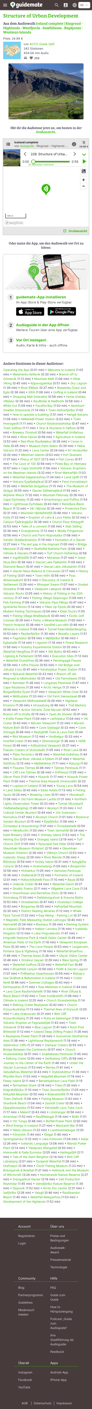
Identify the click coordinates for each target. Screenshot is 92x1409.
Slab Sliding (73, 526)
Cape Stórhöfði (31, 468)
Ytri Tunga (20, 1121)
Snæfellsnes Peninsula (57, 1054)
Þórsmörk (19, 1134)
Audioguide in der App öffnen (42, 325)
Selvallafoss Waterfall (18, 1072)
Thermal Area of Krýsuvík (61, 1009)
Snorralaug (10, 897)
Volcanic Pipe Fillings (53, 602)
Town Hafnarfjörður (62, 410)
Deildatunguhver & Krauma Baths (60, 897)
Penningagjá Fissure (67, 660)
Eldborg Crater (16, 1058)
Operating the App (16, 370)
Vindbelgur (56, 736)
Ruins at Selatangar (57, 1018)
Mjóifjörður (53, 638)
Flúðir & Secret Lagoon (72, 969)
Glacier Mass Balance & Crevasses (37, 571)
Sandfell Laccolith (56, 624)
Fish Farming (12, 602)
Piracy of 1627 (30, 459)
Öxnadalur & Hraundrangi (21, 826)
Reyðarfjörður (30, 633)
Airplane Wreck (13, 495)
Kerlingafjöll (68, 1152)
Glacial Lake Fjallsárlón (51, 562)
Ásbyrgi (74, 763)
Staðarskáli (29, 875)
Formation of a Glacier (70, 539)
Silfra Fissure (30, 665)
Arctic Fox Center (55, 1188)
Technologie (58, 1267)
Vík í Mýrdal (38, 508)
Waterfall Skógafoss (34, 486)
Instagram (25, 1372)
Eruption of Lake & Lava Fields (50, 517)
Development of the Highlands (24, 1201)
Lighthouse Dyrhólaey (28, 504)
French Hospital (14, 624)
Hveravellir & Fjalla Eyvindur (22, 1152)
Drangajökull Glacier (26, 1179)
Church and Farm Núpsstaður (41, 535)
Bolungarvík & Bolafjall (18, 1170)
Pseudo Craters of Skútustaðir (24, 750)
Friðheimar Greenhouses (37, 973)
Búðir (75, 1116)
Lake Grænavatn (24, 1013)
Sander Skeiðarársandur (20, 539)
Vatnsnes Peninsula (67, 870)
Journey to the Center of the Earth (27, 1063)
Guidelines (25, 1302)
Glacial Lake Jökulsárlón (60, 566)
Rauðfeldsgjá (45, 1116)
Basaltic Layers (68, 633)
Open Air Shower (60, 714)
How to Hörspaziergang (61, 1309)
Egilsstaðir (10, 642)
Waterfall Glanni (63, 884)
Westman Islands (33, 455)
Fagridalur (20, 638)
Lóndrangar (57, 1112)
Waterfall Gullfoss (25, 964)
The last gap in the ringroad (40, 544)
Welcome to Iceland (61, 370)
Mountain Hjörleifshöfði (36, 513)
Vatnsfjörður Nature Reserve (55, 1183)
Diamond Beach (14, 566)
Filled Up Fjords (55, 607)
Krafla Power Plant (18, 718)
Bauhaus (42, 924)
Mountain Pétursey (56, 495)
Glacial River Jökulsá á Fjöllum (33, 759)
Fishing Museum (52, 1098)
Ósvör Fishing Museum (52, 1166)
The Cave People (41, 946)
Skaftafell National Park (50, 548)
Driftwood (61, 772)
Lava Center (40, 450)
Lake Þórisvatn (52, 1139)
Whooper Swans (48, 584)
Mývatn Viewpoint (43, 723)
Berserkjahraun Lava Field (57, 1081)
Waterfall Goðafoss (66, 754)
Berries (50, 1067)
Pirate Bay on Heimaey (70, 463)
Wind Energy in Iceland (22, 1125)
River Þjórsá (28, 437)
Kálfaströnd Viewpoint (46, 745)
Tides (58, 1085)
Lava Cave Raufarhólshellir (24, 991)
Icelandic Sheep (14, 857)
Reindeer (19, 683)
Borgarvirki (78, 866)
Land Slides (14, 790)
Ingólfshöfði (21, 557)
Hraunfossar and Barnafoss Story (36, 893)
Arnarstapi (10, 1116)
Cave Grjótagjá (49, 727)
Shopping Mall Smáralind (30, 396)
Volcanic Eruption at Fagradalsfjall (26, 1022)
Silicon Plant (11, 776)
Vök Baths (55, 651)
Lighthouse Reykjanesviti (45, 1040)
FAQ (53, 1287)
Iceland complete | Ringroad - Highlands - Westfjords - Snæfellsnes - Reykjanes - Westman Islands (43, 27)
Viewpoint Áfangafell (42, 1148)
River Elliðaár (30, 387)
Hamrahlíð (10, 924)
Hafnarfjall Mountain (68, 906)
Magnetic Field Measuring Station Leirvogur (36, 920)
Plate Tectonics (23, 754)
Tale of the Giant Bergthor (31, 1157)
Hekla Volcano (22, 1130)
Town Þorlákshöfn (51, 996)
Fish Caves (66, 459)
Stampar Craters (56, 1045)
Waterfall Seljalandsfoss (29, 477)
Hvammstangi (42, 866)
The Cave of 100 (24, 463)
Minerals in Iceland (16, 629)
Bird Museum (22, 736)
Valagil (39, 1192)
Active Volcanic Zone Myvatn (41, 709)
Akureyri (53, 808)
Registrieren (26, 1236)
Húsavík (43, 776)
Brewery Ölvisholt (25, 432)
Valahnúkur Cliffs (15, 1045)
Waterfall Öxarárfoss (20, 660)
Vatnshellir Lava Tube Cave (64, 1107)
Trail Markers (77, 705)
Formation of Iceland (69, 875)
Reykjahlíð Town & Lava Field (54, 732)
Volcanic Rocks (13, 593)
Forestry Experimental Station (41, 647)
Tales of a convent (34, 526)
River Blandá (53, 857)
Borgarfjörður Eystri (16, 692)
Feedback (57, 1351)
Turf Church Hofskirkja (62, 553)
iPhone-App (58, 1380)
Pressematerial (60, 1259)
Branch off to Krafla (16, 714)
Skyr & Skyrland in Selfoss (57, 428)
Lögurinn (41, 642)
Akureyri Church (47, 817)
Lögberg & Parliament (18, 656)
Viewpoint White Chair (63, 692)
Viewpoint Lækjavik (48, 589)
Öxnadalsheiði (66, 826)
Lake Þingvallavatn (47, 933)
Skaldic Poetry (23, 888)
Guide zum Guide (57, 1297)
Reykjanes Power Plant (22, 1036)
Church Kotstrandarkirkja (53, 423)
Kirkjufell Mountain (16, 1094)
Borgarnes (28, 906)
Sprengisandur (13, 1139)
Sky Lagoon (78, 383)
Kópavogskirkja (41, 383)
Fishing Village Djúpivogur (50, 598)
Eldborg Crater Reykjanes (30, 1005)
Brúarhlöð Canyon (25, 969)
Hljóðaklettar (42, 763)
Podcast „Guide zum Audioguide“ (61, 1323)
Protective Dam (75, 508)
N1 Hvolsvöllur (78, 450)
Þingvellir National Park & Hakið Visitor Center (35, 937)
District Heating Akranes (38, 911)
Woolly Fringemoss (70, 531)
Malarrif (25, 1112)
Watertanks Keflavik (26, 374)
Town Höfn (42, 575)
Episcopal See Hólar (52, 844)
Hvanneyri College (70, 902)
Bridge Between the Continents (25, 1049)
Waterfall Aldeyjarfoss (45, 1197)
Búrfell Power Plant (59, 1121)
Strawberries (30, 902)
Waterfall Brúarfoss (69, 951)
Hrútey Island (44, 861)
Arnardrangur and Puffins (61, 499)
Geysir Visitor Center (73, 955)
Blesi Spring (70, 960)
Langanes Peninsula (57, 683)
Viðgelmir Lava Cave (65, 888)
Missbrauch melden (26, 1312)
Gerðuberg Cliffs (56, 1058)
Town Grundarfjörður (56, 1090)
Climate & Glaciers (15, 553)
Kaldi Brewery (12, 835)
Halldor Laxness (46, 929)
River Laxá (71, 750)
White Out (10, 405)
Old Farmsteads (66, 678)
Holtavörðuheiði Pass (35, 879)
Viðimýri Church (57, 853)
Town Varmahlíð (58, 830)
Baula (71, 879)
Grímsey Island (51, 835)
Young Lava (64, 785)
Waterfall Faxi (64, 964)
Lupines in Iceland (25, 785)
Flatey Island (12, 1081)
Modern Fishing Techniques (22, 611)
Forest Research (76, 642)
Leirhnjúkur (57, 718)
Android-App (59, 1372)
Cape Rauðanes (14, 687)
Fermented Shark (25, 1085)
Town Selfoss (12, 428)
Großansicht (45, 131)
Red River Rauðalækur (36, 441)
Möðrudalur (20, 696)
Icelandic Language (34, 1143)
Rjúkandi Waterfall (25, 674)
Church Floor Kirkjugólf (68, 522)
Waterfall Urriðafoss (69, 432)
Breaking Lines (40, 794)
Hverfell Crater (13, 741)
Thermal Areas (31, 955)
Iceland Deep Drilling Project (53, 1031)
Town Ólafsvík (13, 1098)
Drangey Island (47, 839)
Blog (21, 1287)
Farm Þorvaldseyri (74, 481)
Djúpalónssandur (15, 1107)
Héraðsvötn (21, 830)
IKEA (31, 392)
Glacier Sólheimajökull (47, 490)
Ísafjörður (9, 1192)
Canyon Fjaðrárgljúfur (18, 522)
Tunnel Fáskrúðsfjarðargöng (66, 629)
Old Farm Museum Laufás (38, 799)
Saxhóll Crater (55, 1103)
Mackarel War (65, 1125)
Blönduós (9, 861)
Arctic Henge (52, 687)
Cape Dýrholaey (14, 499)
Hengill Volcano (77, 414)
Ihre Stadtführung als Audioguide (62, 1339)
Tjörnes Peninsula (66, 768)
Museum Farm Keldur (43, 446)
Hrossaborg (41, 705)
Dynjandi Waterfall (48, 1161)
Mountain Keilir (44, 379)
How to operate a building (31, 414)
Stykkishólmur (61, 1072)
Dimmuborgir (51, 741)
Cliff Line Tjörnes (24, 772)
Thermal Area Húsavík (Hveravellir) (53, 781)
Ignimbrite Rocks (15, 607)
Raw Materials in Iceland (55, 987)
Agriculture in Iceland (70, 437)
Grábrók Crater (23, 884)
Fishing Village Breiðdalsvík (31, 616)
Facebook (25, 1380)
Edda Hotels (49, 790)
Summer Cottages (41, 982)
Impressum (64, 1403)
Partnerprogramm (30, 1295)
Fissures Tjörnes (24, 768)
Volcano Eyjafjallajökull (28, 481)
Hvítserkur (28, 870)
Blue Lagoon (43, 1027)
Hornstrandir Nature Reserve (60, 1174)
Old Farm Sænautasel (62, 696)
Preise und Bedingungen (59, 1238)
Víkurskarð (76, 794)
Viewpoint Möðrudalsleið (29, 700)
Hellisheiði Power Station (38, 419)
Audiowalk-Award (58, 1250)
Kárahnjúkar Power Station (58, 669)
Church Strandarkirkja (61, 1000)
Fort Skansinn (72, 455)
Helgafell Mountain (54, 1076)
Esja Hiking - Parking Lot (56, 915)
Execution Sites (63, 656)
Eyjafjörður (51, 821)
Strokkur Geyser (32, 960)
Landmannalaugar (63, 1130)
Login (22, 1243)
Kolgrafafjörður (13, 1090)
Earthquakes (12, 987)
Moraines (53, 557)
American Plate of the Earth (22, 942)
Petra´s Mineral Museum (50, 620)
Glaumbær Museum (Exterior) (23, 848)
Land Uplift (71, 477)
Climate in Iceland (15, 1000)
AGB (25, 1403)
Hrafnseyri (10, 1166)
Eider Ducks (68, 611)
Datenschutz (43, 1403)
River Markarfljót (66, 472)
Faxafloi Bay (44, 405)
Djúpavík (19, 1188)
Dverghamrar (30, 531)
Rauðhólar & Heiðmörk (48, 401)
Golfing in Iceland (65, 392)
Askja (84, 1139)
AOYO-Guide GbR (42, 44)
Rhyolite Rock (12, 1076)
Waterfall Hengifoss (16, 651)
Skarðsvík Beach (15, 1103)
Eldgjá (48, 1134)
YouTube (24, 1387)
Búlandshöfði (56, 1094)
